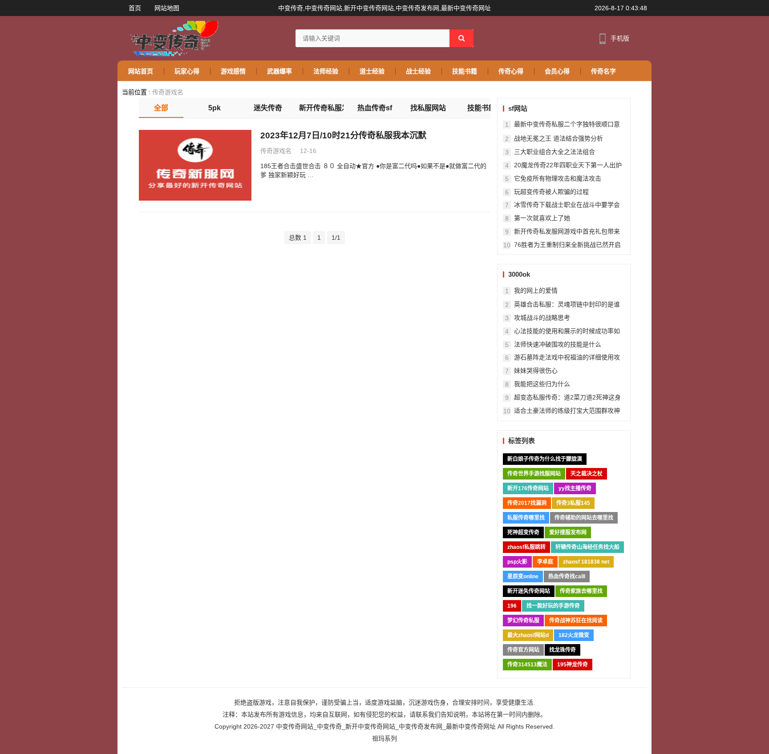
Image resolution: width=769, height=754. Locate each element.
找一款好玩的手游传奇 (553, 606)
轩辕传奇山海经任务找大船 (587, 547)
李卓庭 (545, 562)
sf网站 (517, 108)
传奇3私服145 (573, 503)
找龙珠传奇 (562, 650)
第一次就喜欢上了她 (542, 218)
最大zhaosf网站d (528, 635)
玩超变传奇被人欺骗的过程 (551, 191)
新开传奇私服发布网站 (321, 108)
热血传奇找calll (566, 576)
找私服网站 (428, 108)
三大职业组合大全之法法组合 (554, 151)
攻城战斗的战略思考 (542, 317)
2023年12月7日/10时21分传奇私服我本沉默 (343, 135)
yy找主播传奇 (575, 488)
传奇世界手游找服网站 (534, 474)
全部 (161, 108)
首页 (135, 8)
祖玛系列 (384, 738)
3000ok (519, 274)
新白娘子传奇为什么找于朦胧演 (544, 459)
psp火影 (517, 562)
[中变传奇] (172, 38)
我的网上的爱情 (536, 290)
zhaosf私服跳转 (526, 547)
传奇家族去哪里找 (581, 591)
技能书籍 (481, 108)
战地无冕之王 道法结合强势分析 (558, 138)
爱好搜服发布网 (568, 532)
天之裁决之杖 (587, 474)
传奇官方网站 (523, 650)
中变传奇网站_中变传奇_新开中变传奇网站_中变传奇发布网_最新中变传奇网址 (386, 726)
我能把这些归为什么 (542, 383)
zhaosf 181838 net (586, 562)
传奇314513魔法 (527, 664)
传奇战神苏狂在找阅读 (576, 620)
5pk (214, 108)
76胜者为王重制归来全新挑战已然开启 (567, 244)
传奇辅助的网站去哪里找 (583, 518)
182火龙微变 (574, 635)
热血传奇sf (374, 108)
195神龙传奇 (572, 664)
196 (512, 606)
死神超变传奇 (523, 532)
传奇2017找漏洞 (526, 503)
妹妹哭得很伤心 (536, 370)
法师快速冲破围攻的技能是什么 (557, 344)
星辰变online (522, 576)
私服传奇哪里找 (526, 518)
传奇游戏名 (167, 92)
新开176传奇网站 (528, 488)
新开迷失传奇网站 (528, 591)
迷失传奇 (268, 108)
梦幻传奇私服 (523, 620)
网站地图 (166, 8)
